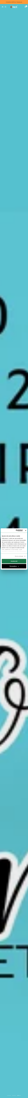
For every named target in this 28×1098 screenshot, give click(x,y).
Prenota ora (19, 2)
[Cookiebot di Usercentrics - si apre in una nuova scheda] (17, 531)
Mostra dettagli (19, 556)
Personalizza (13, 566)
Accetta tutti (14, 561)
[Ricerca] (5, 6)
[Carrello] (25, 7)
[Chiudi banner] (25, 530)
